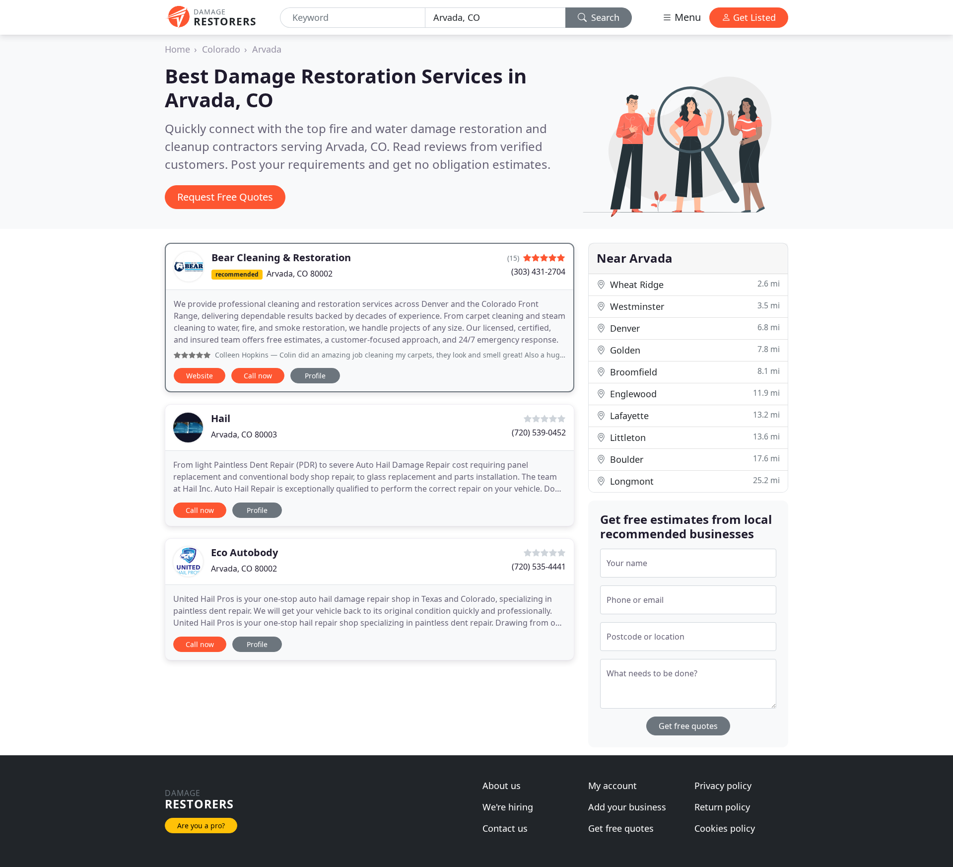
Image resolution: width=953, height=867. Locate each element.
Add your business (627, 807)
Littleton (694, 437)
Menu (686, 17)
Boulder (694, 459)
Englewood (694, 393)
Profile (315, 375)
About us (501, 786)
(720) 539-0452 (539, 432)
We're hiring (507, 807)
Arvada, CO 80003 (244, 434)
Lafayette (694, 415)
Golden (694, 350)
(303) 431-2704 (538, 271)
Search (604, 17)
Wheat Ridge (694, 284)
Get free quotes (688, 726)
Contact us (505, 828)
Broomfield (694, 371)
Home (177, 49)
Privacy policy (722, 786)
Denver (694, 328)
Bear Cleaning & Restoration (281, 257)
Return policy (722, 807)
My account (612, 786)
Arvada (266, 49)
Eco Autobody (244, 552)
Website (199, 375)
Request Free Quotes (225, 197)
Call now (258, 375)
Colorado (221, 49)
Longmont (694, 481)
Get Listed (753, 17)
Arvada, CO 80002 (300, 273)
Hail (220, 418)
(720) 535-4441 (539, 566)
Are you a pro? (201, 825)
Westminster (694, 306)
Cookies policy (724, 828)
